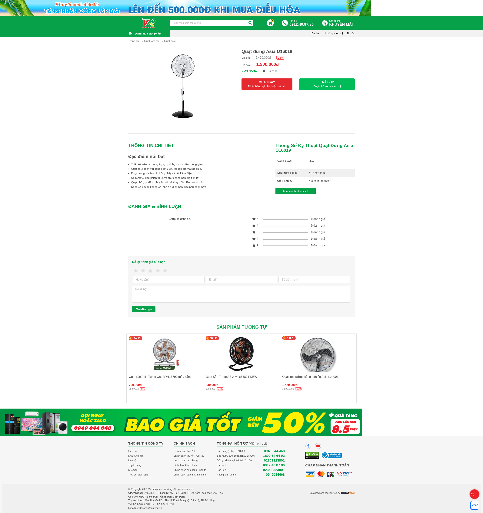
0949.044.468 (274, 451)
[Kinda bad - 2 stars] (143, 271)
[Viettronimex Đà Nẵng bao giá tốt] (181, 421)
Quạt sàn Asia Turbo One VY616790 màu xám (160, 376)
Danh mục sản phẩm (148, 33)
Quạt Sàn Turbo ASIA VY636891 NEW (231, 376)
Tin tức (351, 33)
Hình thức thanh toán (185, 465)
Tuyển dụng (134, 465)
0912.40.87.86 (274, 465)
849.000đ (212, 384)
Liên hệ (132, 460)
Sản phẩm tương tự (241, 327)
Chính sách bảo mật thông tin (190, 474)
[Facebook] (308, 446)
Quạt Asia (170, 40)
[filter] (250, 23)
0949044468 (275, 474)
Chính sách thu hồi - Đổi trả (189, 455)
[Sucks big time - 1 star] (135, 271)
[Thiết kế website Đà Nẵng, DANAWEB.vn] (348, 493)
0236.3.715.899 (165, 504)
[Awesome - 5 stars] (165, 271)
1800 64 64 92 (274, 455)
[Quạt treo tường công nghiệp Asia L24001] (318, 354)
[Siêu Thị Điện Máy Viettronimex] (149, 22)
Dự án (315, 33)
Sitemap (132, 470)
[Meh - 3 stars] (150, 271)
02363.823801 (274, 470)
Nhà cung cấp (135, 455)
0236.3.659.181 (141, 504)
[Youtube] (318, 446)
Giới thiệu (133, 451)
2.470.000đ (263, 57)
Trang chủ (134, 40)
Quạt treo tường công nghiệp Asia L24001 (310, 376)
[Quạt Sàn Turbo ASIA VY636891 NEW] (242, 354)
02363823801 (274, 460)
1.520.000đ (290, 384)
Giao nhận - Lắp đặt (184, 451)
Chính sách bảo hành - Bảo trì (190, 470)
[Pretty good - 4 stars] (158, 271)
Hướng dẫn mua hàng (186, 460)
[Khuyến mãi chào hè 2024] (185, 7)
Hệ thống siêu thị (333, 33)
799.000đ (135, 384)
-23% (280, 57)
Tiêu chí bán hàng (138, 474)
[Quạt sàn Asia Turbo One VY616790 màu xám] (165, 354)
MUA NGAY (267, 84)
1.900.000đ (267, 64)
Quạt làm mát (152, 40)
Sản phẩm (341, 23)
